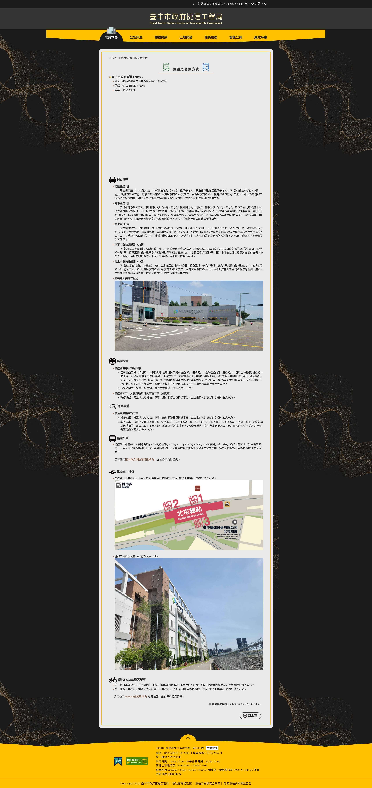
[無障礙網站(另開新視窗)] (137, 761)
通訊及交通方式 (138, 58)
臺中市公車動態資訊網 (138, 459)
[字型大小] (252, 3)
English (231, 3)
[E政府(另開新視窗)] (118, 761)
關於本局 (123, 58)
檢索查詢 (217, 3)
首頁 (114, 58)
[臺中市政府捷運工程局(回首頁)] (186, 18)
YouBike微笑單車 (134, 696)
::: (194, 4)
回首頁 (243, 3)
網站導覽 (204, 3)
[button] (188, 737)
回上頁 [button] (252, 715)
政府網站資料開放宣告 (238, 783)
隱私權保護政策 (182, 783)
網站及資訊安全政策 (207, 783)
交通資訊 (212, 748)
